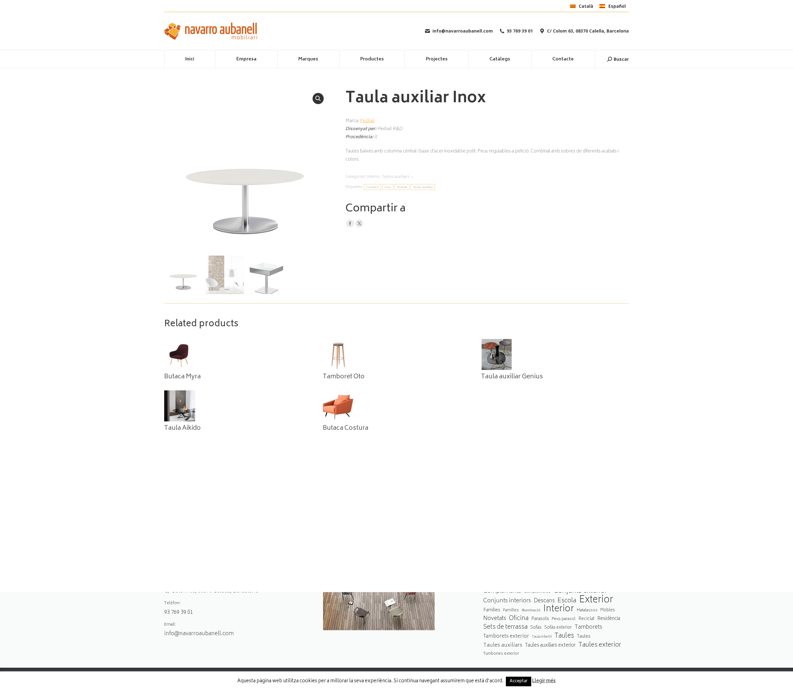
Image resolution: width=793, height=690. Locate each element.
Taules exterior (599, 645)
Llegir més (544, 681)
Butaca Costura (345, 428)
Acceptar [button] (519, 681)
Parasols (540, 619)
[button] (318, 98)
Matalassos (587, 610)
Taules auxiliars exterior (550, 645)
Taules (564, 636)
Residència (608, 619)
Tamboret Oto (344, 377)
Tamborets (588, 627)
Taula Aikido (182, 428)
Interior (373, 177)
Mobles (607, 610)
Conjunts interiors (507, 601)
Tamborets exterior (506, 636)
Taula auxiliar (423, 187)
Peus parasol (564, 619)
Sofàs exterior (558, 627)
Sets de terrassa (505, 627)
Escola (567, 601)
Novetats (494, 619)
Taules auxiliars (396, 177)
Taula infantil (542, 637)
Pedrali (367, 121)
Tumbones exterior (501, 654)
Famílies (491, 610)
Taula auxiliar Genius (512, 377)
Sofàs (535, 627)
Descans (544, 601)
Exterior (596, 600)
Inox (387, 187)
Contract (372, 187)
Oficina (518, 619)
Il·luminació (531, 610)
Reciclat (586, 619)
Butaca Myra (182, 377)
